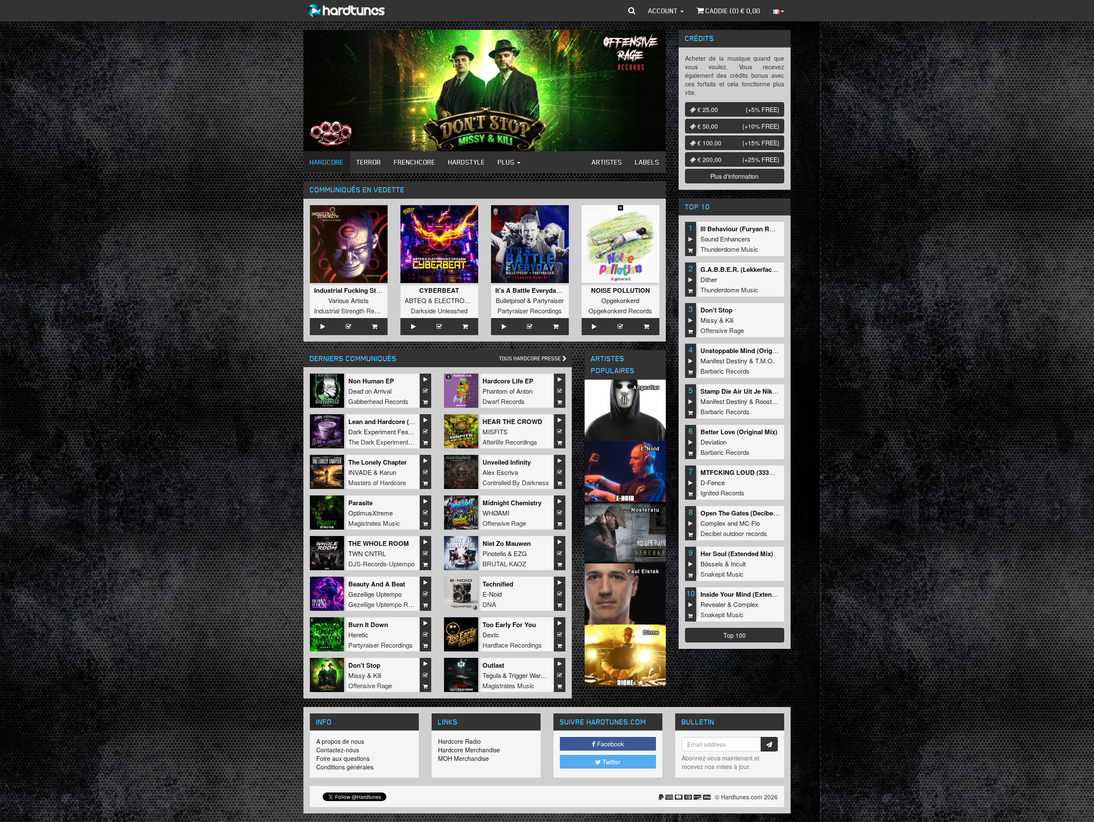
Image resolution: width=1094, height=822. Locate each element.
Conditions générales (344, 767)
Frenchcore (414, 162)
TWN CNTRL (367, 553)
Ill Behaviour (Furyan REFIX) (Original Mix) (764, 228)
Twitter (611, 761)
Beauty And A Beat (376, 584)
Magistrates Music (374, 523)
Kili (377, 675)
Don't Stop (364, 665)
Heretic (358, 634)
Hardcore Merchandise (469, 749)
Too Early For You (509, 624)
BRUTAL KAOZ (504, 563)
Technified (497, 584)
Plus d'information (734, 176)
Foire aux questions (343, 758)
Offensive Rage (504, 523)
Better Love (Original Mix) (738, 431)
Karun (387, 472)
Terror (368, 162)
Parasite (360, 502)
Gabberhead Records (378, 401)
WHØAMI (495, 512)
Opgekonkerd (620, 300)
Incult (738, 563)
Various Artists (348, 300)
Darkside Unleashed (439, 310)
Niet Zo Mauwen (506, 543)
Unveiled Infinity (506, 462)
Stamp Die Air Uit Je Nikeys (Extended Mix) (764, 391)
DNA (489, 604)
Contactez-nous (337, 749)
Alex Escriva (500, 472)
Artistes (607, 162)
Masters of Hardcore (377, 482)
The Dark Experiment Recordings (395, 441)
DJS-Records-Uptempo (381, 563)
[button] (632, 10)
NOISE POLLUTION (620, 290)
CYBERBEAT (439, 290)
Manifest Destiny (723, 360)
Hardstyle (466, 162)
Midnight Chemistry (511, 502)
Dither (708, 279)
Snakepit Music (722, 573)
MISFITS (495, 431)
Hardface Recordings (512, 644)
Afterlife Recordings (509, 441)
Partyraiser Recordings (529, 310)
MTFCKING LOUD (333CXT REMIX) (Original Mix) (774, 472)
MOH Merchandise (463, 758)
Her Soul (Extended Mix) (736, 553)
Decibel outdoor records (733, 533)
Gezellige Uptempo (375, 593)
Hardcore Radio (459, 741)
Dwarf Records (503, 401)
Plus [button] (507, 162)
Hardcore (327, 162)
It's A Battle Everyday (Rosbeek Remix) (553, 290)
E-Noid (492, 593)
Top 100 (734, 635)
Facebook (609, 744)
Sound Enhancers (725, 238)
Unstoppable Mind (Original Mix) (748, 350)
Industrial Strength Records (352, 310)
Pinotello (494, 553)
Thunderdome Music (729, 249)
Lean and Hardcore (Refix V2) (392, 421)
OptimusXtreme (370, 512)
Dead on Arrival (369, 390)
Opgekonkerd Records (620, 310)
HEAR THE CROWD (512, 421)
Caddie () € (732, 10)
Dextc (490, 634)
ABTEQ (415, 300)
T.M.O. (764, 360)
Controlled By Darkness (515, 482)
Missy (356, 675)
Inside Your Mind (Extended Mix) (748, 594)
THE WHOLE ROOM (378, 543)
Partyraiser (548, 300)
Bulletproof (510, 300)
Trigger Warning (530, 675)
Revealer (713, 604)
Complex (713, 523)
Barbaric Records (725, 370)
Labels (647, 162)
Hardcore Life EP (507, 381)
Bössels (711, 563)
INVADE (360, 472)
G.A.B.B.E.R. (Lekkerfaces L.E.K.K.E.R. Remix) (770, 269)
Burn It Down (368, 624)
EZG (520, 553)
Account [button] (663, 10)
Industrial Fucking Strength (355, 290)
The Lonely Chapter (377, 462)
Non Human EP (371, 381)
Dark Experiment (372, 431)
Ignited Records (722, 492)
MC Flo (749, 523)
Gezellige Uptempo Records (387, 604)
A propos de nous (340, 741)
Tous (530, 358)
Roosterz (768, 401)
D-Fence (712, 482)
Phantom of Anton (507, 390)
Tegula (491, 675)
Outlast (493, 665)
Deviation (713, 441)
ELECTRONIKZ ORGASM (472, 300)
